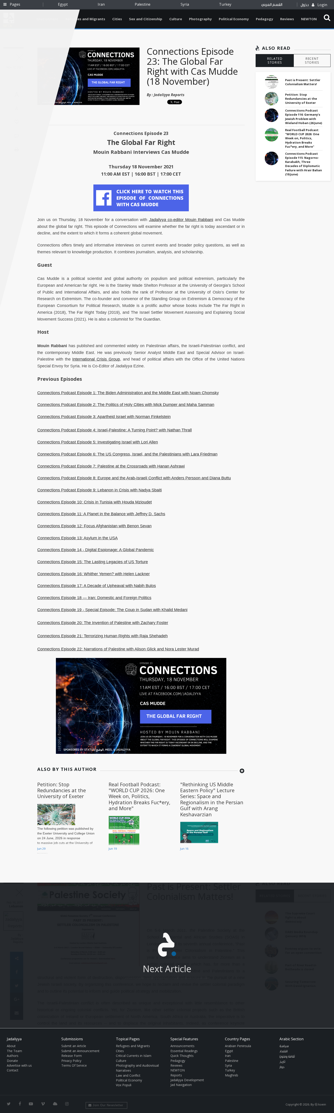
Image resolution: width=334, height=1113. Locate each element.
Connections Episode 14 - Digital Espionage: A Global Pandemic (95, 550)
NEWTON (309, 19)
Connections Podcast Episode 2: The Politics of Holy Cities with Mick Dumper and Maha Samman (125, 404)
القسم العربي (271, 4)
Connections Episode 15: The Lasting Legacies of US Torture (92, 562)
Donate (12, 1060)
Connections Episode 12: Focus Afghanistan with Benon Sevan (94, 526)
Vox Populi (123, 1085)
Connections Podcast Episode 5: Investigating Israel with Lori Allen (97, 442)
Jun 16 (184, 849)
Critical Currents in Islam (133, 1055)
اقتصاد (283, 1051)
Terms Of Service (74, 1065)
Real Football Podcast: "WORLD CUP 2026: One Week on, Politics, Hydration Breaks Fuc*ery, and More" (139, 796)
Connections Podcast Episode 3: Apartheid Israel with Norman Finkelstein (104, 416)
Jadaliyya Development (187, 1080)
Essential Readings (184, 1051)
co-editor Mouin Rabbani (181, 219)
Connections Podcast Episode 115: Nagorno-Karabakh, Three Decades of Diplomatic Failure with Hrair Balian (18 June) (303, 164)
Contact (12, 1070)
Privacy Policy (71, 1060)
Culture (175, 19)
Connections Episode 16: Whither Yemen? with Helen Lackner (93, 574)
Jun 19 (113, 849)
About (11, 1046)
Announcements (182, 1046)
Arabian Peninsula (238, 1046)
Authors (12, 1055)
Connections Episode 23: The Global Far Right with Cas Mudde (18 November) (192, 66)
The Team (14, 1051)
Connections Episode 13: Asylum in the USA (77, 538)
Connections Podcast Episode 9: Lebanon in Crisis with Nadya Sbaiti (99, 490)
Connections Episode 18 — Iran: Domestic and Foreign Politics (94, 597)
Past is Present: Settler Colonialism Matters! (302, 82)
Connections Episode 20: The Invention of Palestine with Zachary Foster (102, 622)
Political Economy (234, 19)
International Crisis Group (96, 359)
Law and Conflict (128, 1075)
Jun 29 (41, 849)
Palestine (142, 4)
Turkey (225, 4)
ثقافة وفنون (287, 1056)
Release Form (71, 1055)
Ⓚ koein (320, 1104)
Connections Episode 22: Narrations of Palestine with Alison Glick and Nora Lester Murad (118, 649)
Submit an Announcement (80, 1051)
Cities (117, 19)
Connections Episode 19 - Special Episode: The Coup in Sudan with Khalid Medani (112, 610)
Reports (176, 1075)
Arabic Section (291, 1038)
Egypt (63, 4)
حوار (281, 1067)
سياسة (284, 1046)
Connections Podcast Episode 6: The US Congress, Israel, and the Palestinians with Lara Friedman (127, 454)
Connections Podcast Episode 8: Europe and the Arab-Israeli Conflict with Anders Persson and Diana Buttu (134, 478)
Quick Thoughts (182, 1055)
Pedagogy (264, 19)
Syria (185, 4)
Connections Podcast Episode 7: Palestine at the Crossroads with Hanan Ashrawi (111, 466)
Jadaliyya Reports (169, 94)
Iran (101, 4)
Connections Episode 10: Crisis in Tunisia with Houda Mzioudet (94, 502)
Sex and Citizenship (145, 19)
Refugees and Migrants (85, 19)
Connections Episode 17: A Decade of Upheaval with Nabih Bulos (96, 585)
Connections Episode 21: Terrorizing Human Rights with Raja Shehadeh (102, 636)
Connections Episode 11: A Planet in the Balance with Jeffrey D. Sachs (101, 514)
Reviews (287, 19)
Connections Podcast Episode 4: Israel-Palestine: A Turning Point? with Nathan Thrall (114, 430)
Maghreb (231, 1075)
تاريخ (282, 1062)
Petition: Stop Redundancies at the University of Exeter (61, 790)
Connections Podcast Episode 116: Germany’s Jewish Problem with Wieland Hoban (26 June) (303, 116)
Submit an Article (73, 1046)
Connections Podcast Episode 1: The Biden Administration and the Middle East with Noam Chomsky (128, 393)
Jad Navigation (181, 1085)
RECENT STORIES (312, 60)
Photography (200, 19)
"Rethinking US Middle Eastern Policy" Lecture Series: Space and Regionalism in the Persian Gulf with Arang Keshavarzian (211, 799)
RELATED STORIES (274, 60)
